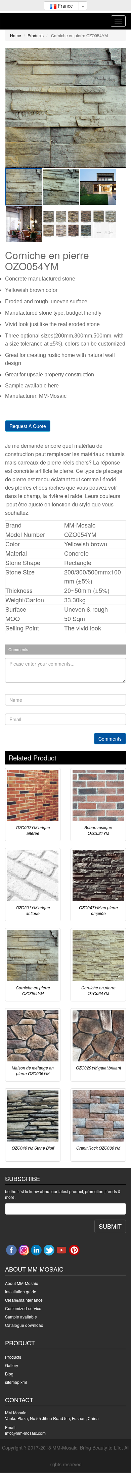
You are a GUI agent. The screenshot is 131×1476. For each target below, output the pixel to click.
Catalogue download (24, 1325)
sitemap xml (16, 1382)
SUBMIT (110, 1226)
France (64, 5)
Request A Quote (27, 426)
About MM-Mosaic (21, 1283)
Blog (9, 1373)
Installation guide (20, 1291)
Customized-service (23, 1308)
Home (15, 35)
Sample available (21, 1316)
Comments (110, 738)
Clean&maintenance (24, 1300)
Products (36, 35)
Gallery (11, 1365)
